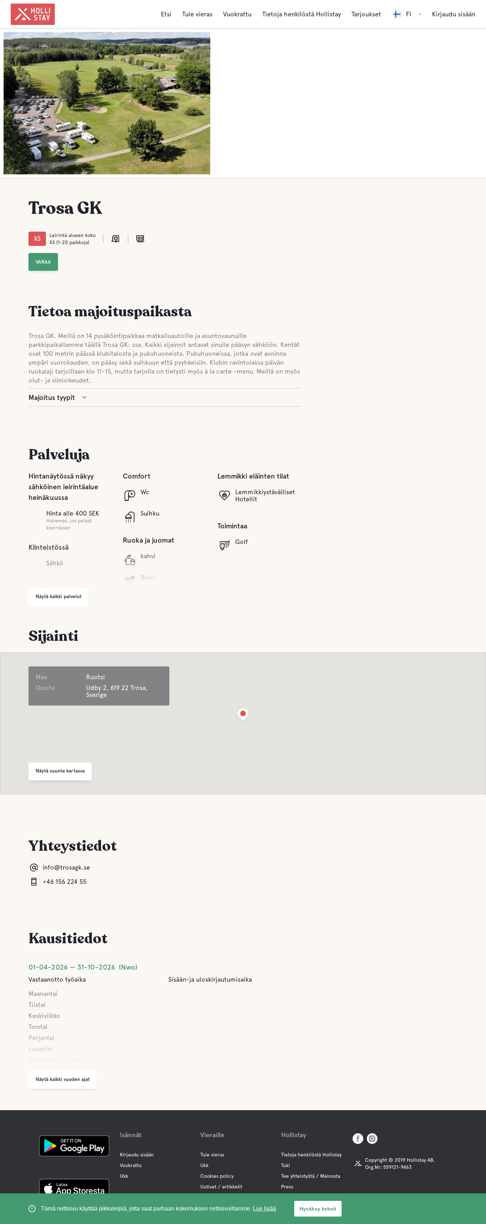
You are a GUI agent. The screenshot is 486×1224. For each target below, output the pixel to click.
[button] (243, 715)
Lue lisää (264, 1208)
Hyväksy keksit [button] (318, 1209)
